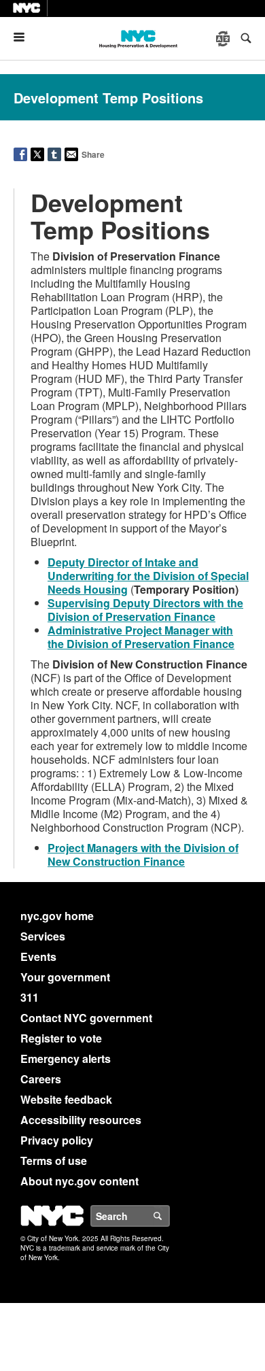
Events (38, 956)
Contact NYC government (86, 1018)
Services (42, 936)
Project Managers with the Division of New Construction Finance (143, 854)
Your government (65, 977)
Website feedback (66, 1099)
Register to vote (61, 1038)
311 (29, 997)
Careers (40, 1079)
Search (169, 1216)
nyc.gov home (57, 916)
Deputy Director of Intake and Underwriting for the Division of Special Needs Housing (148, 575)
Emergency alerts (65, 1058)
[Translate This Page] (224, 38)
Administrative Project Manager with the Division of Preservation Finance (141, 636)
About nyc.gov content (79, 1181)
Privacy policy (56, 1140)
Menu (24, 37)
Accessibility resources (80, 1120)
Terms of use (53, 1160)
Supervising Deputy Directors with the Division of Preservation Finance (145, 609)
